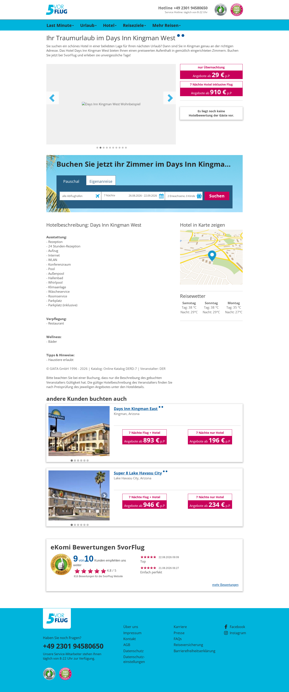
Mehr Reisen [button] (165, 25)
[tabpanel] (111, 104)
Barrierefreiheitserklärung (189, 651)
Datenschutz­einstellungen (134, 659)
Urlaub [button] (87, 25)
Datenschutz (133, 651)
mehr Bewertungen (225, 585)
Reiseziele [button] (133, 25)
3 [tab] (104, 148)
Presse (179, 633)
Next (169, 98)
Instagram (238, 633)
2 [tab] (100, 148)
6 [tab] (113, 148)
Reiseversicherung (188, 644)
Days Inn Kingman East (136, 408)
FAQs (178, 639)
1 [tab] (97, 148)
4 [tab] (107, 148)
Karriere (180, 626)
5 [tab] (110, 148)
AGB (126, 644)
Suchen (216, 196)
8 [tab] (119, 148)
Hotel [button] (108, 25)
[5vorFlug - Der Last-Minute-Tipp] (56, 10)
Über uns (130, 626)
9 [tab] (123, 148)
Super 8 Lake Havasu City (138, 473)
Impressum (132, 633)
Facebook (237, 626)
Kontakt (129, 639)
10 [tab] (126, 148)
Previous (52, 98)
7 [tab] (116, 148)
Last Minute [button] (59, 25)
